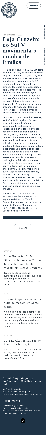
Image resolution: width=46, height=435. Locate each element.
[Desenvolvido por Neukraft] (23, 421)
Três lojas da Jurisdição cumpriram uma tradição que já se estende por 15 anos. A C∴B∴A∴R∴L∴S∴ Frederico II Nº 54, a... (22, 279)
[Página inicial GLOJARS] (9, 13)
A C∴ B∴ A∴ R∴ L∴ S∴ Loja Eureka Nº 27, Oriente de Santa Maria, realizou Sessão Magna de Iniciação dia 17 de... (23, 354)
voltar (23, 227)
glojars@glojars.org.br (18, 408)
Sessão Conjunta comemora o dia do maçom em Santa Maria (22, 302)
